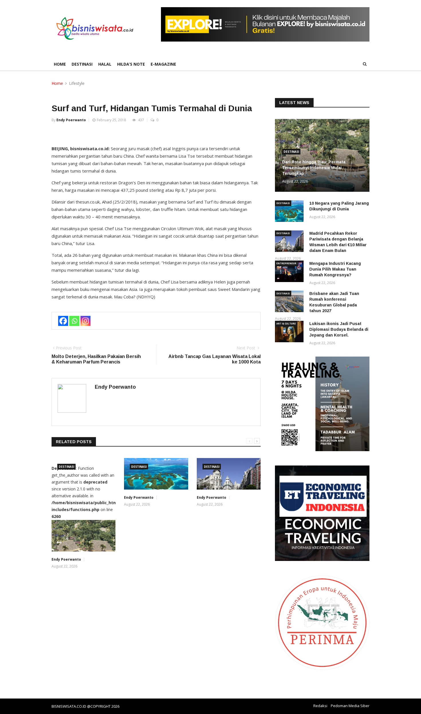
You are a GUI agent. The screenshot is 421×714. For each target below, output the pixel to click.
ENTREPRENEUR (286, 263)
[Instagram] (85, 321)
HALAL (104, 64)
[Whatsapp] (74, 321)
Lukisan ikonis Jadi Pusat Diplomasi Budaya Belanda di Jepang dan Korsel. (338, 329)
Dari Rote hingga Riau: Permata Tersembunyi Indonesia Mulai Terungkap (313, 168)
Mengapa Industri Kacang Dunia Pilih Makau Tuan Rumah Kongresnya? (335, 269)
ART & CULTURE (286, 323)
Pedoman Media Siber (350, 705)
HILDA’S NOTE (131, 64)
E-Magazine (163, 64)
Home (60, 64)
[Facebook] (63, 321)
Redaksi (320, 705)
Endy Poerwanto (71, 120)
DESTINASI (82, 64)
